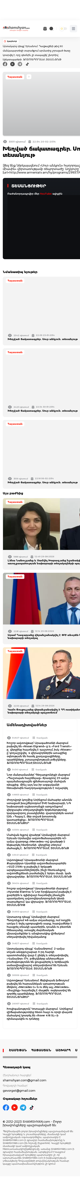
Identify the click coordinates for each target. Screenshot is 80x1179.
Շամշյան (42, 738)
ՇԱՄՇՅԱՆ (18, 1050)
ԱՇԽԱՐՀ (63, 1050)
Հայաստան (14, 76)
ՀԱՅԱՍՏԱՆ (41, 1050)
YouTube (46, 193)
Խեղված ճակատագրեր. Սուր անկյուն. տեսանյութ (43, 339)
